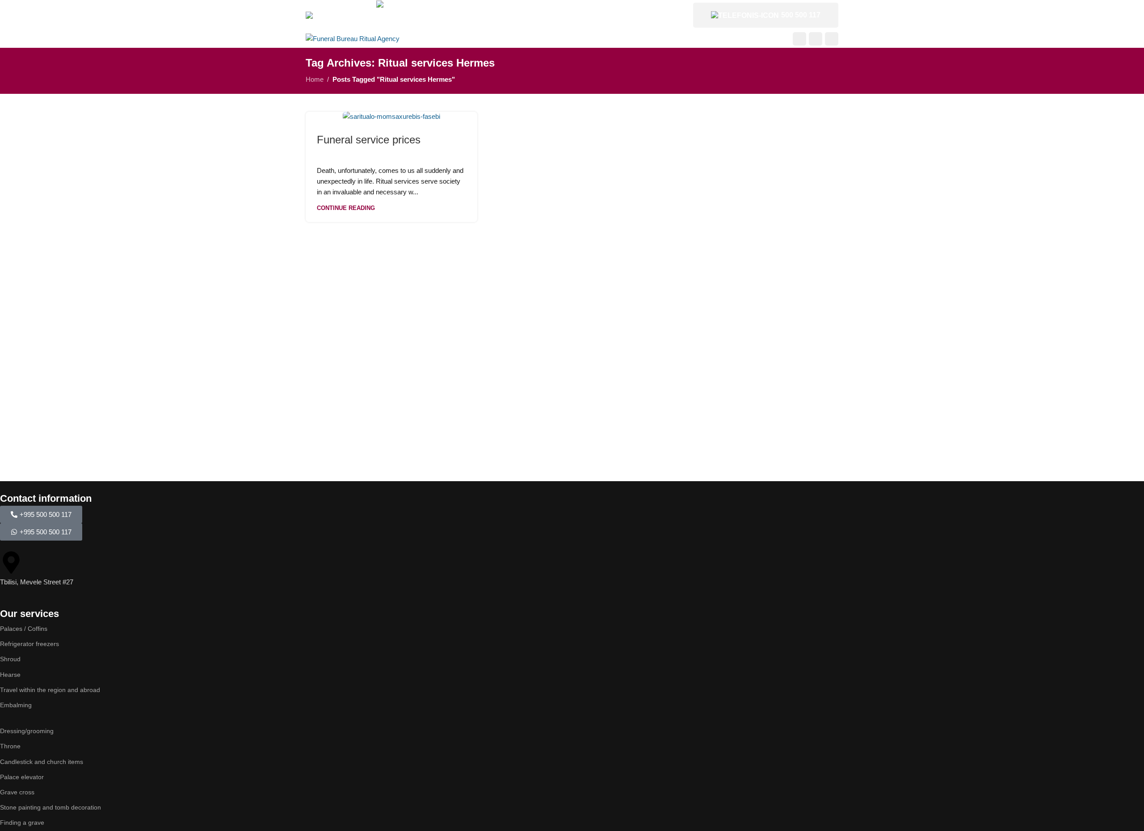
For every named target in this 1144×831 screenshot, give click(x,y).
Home (315, 79)
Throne (10, 746)
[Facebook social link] (799, 39)
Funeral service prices (369, 140)
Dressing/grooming (27, 730)
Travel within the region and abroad (50, 689)
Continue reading (346, 208)
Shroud (10, 659)
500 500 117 (800, 15)
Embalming (16, 705)
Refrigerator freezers (29, 643)
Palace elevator (22, 777)
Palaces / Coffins (23, 628)
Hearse (10, 674)
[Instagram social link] (815, 39)
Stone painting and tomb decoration (50, 807)
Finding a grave (22, 822)
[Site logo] (353, 38)
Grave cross (17, 792)
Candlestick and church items (41, 761)
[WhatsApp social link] (831, 39)
